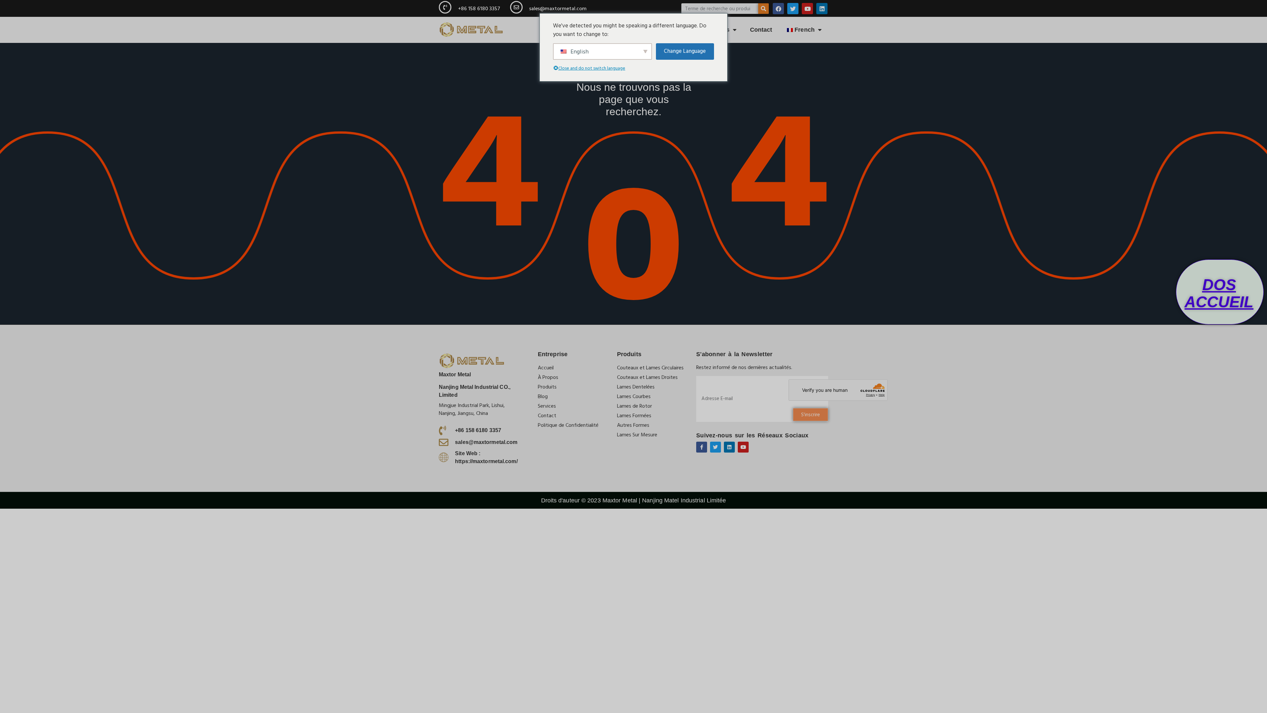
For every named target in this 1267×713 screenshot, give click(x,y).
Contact (761, 29)
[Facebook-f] (701, 447)
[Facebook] (778, 8)
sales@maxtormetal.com (558, 8)
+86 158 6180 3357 (479, 8)
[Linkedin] (822, 8)
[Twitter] (792, 8)
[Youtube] (807, 8)
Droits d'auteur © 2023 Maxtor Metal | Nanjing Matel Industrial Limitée (633, 500)
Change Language (685, 51)
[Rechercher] (763, 8)
